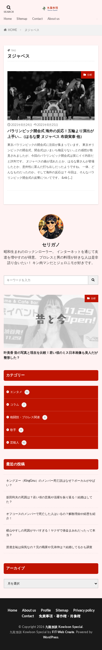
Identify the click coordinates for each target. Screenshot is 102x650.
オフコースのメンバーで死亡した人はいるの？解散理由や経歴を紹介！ (50, 516)
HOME (12, 30)
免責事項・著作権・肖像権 (59, 616)
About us (53, 18)
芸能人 (18, 442)
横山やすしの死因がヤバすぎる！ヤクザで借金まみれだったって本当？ (50, 532)
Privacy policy (84, 610)
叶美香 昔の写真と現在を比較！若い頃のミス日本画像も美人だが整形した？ (51, 355)
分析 (89, 75)
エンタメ (19, 391)
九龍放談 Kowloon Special (64, 626)
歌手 (16, 429)
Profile (46, 610)
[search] (93, 280)
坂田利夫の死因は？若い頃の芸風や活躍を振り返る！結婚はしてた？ (49, 499)
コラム (17, 404)
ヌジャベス (32, 30)
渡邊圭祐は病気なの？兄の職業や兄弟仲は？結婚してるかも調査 (49, 547)
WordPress (50, 637)
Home (8, 18)
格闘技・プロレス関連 (28, 417)
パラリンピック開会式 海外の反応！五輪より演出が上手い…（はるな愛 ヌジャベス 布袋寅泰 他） (50, 134)
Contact (37, 18)
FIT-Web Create (63, 632)
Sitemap (22, 18)
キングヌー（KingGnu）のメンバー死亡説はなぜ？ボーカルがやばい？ (50, 483)
